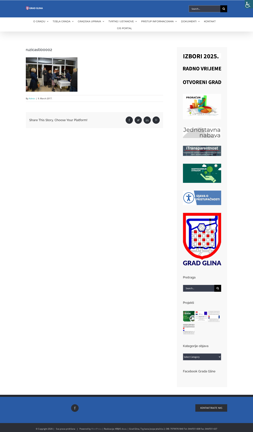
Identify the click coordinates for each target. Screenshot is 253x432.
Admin (32, 98)
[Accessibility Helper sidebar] (249, 4)
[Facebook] (75, 408)
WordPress (96, 428)
